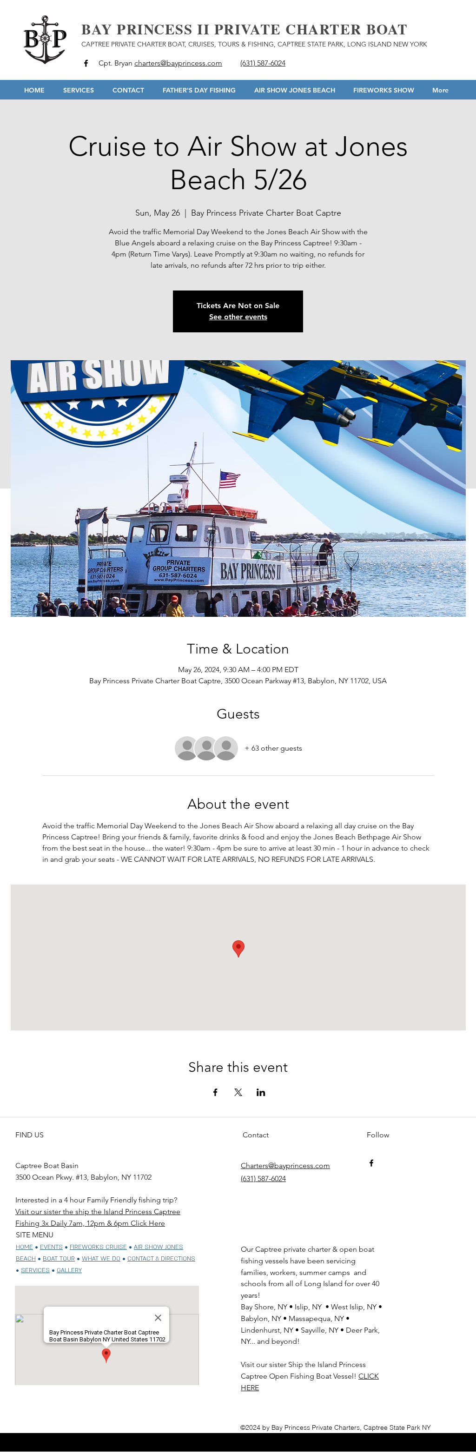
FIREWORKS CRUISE (98, 1247)
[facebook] (86, 63)
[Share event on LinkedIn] (261, 1092)
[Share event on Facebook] (215, 1092)
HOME (24, 1247)
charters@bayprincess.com (178, 63)
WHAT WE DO (101, 1259)
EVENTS (51, 1247)
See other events (238, 316)
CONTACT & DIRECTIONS (161, 1259)
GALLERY (69, 1270)
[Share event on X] (238, 1092)
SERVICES (35, 1270)
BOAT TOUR (59, 1259)
